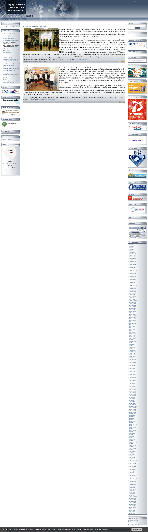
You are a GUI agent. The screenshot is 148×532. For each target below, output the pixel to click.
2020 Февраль (133, 395)
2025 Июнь (132, 492)
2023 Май (131, 454)
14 (135, 233)
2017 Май (131, 345)
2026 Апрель (132, 507)
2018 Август (132, 368)
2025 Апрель (132, 489)
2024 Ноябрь (132, 481)
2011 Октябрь (132, 255)
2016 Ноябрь (132, 336)
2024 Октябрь (132, 480)
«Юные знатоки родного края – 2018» (36, 26)
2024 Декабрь (132, 483)
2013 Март (132, 278)
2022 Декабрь (132, 446)
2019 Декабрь (132, 392)
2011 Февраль (132, 244)
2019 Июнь (132, 383)
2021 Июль (132, 421)
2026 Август (132, 513)
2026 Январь (132, 502)
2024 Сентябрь (133, 478)
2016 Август (132, 332)
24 (142, 235)
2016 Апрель (132, 326)
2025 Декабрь (132, 501)
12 (130, 233)
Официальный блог (133, 520)
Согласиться (136, 529)
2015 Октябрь (132, 317)
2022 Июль (132, 439)
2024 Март (132, 469)
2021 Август (132, 422)
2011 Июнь (132, 250)
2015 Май (131, 312)
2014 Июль (132, 299)
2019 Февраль (133, 377)
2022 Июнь (132, 437)
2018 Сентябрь (133, 370)
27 (132, 237)
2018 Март (132, 361)
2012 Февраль (133, 261)
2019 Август (132, 386)
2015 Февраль (133, 308)
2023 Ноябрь (132, 463)
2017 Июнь (132, 347)
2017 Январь (132, 339)
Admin (36, 61)
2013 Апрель (132, 279)
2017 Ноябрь (132, 355)
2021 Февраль (133, 413)
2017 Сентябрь (133, 351)
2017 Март (132, 342)
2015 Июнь (132, 314)
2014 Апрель (132, 296)
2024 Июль (132, 475)
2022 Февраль (133, 431)
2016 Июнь (132, 329)
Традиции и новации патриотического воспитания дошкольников (44, 65)
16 (139, 233)
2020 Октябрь (132, 407)
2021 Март (132, 415)
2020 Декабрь (132, 410)
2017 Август (132, 350)
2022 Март (132, 433)
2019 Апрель (132, 380)
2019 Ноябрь (132, 391)
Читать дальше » (81, 59)
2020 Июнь (132, 401)
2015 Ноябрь (132, 318)
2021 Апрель (132, 416)
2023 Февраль (133, 449)
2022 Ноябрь (132, 445)
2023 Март (132, 451)
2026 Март (132, 505)
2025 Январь (132, 484)
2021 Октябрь (132, 425)
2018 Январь (132, 358)
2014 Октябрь (132, 302)
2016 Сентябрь (133, 333)
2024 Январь (132, 466)
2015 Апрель (132, 311)
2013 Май (131, 281)
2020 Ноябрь (132, 409)
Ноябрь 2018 (141, 226)
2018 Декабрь (132, 374)
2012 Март (132, 263)
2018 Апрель (132, 362)
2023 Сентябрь (133, 460)
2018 (29, 23)
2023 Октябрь (132, 462)
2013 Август (132, 284)
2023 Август (132, 459)
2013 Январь (132, 275)
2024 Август (132, 477)
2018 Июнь (132, 365)
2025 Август (132, 495)
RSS (144, 18)
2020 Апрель (132, 398)
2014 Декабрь (132, 305)
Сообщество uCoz (133, 521)
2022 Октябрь (132, 443)
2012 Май (131, 266)
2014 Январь (132, 291)
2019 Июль (132, 385)
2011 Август (132, 252)
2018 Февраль (133, 359)
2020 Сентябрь (133, 406)
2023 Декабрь (132, 465)
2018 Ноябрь (132, 373)
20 (132, 235)
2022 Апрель (132, 434)
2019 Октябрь (132, 389)
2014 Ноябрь (132, 303)
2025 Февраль (133, 486)
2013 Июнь (132, 282)
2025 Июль (132, 493)
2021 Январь (132, 412)
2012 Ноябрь (132, 273)
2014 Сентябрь (133, 300)
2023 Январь (132, 448)
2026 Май (131, 508)
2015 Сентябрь (133, 315)
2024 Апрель (132, 471)
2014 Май (131, 297)
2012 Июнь (132, 267)
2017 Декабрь (132, 356)
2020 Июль (132, 403)
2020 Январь (132, 394)
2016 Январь (132, 321)
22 (137, 235)
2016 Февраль (133, 323)
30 (139, 237)
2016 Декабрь (132, 338)
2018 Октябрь (132, 371)
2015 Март (132, 309)
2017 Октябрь (132, 353)
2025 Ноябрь (132, 499)
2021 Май (131, 418)
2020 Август (132, 404)
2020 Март (132, 397)
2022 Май (131, 436)
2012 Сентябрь (133, 270)
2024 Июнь (132, 474)
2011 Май (131, 249)
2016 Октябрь (132, 335)
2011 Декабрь (132, 258)
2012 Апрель (132, 264)
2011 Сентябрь (133, 253)
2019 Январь (132, 376)
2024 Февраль (133, 468)
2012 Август (132, 269)
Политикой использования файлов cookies (95, 529)
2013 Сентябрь (133, 285)
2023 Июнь (132, 456)
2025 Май (131, 490)
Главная (28, 15)
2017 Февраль (133, 341)
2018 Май (131, 364)
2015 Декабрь (132, 320)
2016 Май (131, 327)
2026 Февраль (133, 504)
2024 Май (131, 472)
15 (137, 233)
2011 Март (132, 246)
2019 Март (132, 379)
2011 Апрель (132, 247)
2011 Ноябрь (132, 257)
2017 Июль (132, 348)
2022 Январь (132, 430)
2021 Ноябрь (132, 427)
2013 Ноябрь (132, 288)
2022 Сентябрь (133, 442)
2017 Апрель (132, 344)
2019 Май (131, 382)
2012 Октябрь (132, 272)
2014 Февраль (133, 293)
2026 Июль (132, 511)
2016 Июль (132, 330)
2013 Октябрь (132, 287)
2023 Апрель (132, 453)
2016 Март (132, 324)
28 (135, 237)
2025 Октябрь (132, 498)
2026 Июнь (132, 510)
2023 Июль (132, 457)
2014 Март (132, 294)
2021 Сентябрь (133, 424)
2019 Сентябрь (133, 388)
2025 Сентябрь (133, 496)
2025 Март (132, 487)
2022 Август (132, 440)
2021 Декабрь (132, 428)
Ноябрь (33, 23)
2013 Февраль (133, 276)
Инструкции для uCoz (133, 524)
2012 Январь (132, 260)
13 (132, 233)
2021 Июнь (132, 419)
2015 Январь (132, 306)
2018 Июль (132, 367)
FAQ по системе (132, 523)
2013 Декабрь (132, 290)
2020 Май (131, 400)
